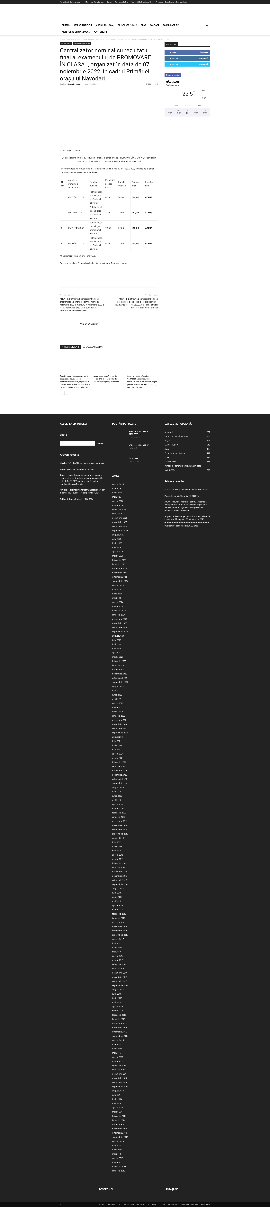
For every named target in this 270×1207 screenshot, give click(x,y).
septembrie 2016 (120, 985)
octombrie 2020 (119, 779)
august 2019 (118, 838)
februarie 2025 (119, 560)
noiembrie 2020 (119, 774)
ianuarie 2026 (118, 513)
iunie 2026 (117, 492)
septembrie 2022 (120, 682)
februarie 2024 (119, 610)
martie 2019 (117, 859)
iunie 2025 (117, 543)
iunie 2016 (117, 998)
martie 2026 (117, 505)
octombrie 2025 (119, 526)
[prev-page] (61, 393)
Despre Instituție (83, 25)
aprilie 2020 (117, 804)
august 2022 (118, 686)
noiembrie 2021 (119, 724)
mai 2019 (116, 850)
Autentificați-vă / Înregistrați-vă (71, 2)
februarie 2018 (119, 913)
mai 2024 (116, 598)
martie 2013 (117, 1162)
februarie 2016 (119, 1015)
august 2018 (118, 888)
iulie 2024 (116, 589)
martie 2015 (117, 1061)
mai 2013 (116, 1154)
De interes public (127, 25)
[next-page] (66, 393)
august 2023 (118, 635)
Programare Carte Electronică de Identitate (171, 2)
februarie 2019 (119, 863)
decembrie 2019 (119, 821)
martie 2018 (117, 909)
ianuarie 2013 (118, 1170)
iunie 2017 (117, 947)
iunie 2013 (117, 1149)
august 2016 (118, 989)
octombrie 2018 (119, 880)
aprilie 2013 (117, 1158)
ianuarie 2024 (118, 614)
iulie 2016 (116, 993)
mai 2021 (116, 749)
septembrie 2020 (120, 783)
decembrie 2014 (119, 1073)
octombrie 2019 (119, 829)
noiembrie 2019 (119, 825)
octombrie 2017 (119, 930)
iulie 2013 (116, 1145)
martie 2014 (117, 1111)
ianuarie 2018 (118, 918)
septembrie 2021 (120, 732)
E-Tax (86, 2)
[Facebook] (63, 90)
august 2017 (118, 939)
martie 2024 (117, 606)
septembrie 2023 (120, 631)
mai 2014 (116, 1103)
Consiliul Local (105, 25)
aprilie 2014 (117, 1107)
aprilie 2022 (117, 703)
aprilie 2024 (117, 602)
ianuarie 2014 (118, 1120)
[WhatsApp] (82, 90)
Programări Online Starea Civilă (142, 2)
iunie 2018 (117, 897)
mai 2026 (116, 496)
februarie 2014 (119, 1116)
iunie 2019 (117, 846)
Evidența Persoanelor (139, 445)
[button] (206, 25)
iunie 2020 (117, 796)
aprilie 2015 (117, 1057)
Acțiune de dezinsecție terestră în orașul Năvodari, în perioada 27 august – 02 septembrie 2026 (82, 491)
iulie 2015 (116, 1044)
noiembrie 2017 (119, 926)
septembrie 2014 (120, 1086)
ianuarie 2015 (118, 1069)
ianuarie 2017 (118, 968)
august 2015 (118, 1040)
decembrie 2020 (119, 770)
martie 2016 (117, 1010)
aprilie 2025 (117, 551)
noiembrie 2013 (119, 1128)
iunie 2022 (117, 694)
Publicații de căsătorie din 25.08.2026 (76, 499)
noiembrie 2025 (119, 522)
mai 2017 (116, 951)
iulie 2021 (116, 741)
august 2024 (118, 585)
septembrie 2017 (120, 935)
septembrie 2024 (120, 581)
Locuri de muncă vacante (92, 39)
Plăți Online (100, 31)
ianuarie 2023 (118, 665)
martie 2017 (117, 960)
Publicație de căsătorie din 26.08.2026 (77, 469)
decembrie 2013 (119, 1124)
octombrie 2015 (119, 1031)
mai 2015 (116, 1052)
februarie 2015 (119, 1065)
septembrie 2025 (120, 530)
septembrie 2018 (120, 884)
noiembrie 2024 (119, 572)
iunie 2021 (117, 745)
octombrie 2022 (119, 678)
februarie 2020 (119, 812)
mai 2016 (116, 1002)
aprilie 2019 (117, 854)
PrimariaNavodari (73, 84)
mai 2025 (116, 547)
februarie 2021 (119, 762)
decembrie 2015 (119, 1023)
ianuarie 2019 (118, 867)
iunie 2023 (117, 644)
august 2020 (118, 787)
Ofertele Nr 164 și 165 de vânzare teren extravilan (82, 463)
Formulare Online (121, 2)
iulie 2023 (116, 640)
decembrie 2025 (119, 518)
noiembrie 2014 (119, 1078)
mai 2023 (116, 648)
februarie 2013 (119, 1166)
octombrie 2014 (119, 1082)
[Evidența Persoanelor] (119, 448)
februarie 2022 (119, 711)
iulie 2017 (116, 943)
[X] (69, 90)
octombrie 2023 (119, 627)
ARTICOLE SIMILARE (70, 347)
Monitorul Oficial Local (76, 31)
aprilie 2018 (117, 905)
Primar (66, 25)
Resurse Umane (73, 39)
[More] (89, 90)
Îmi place (204, 52)
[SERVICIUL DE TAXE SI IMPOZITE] (119, 435)
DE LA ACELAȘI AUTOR (93, 347)
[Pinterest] (75, 90)
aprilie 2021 (117, 753)
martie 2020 (117, 808)
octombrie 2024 (119, 576)
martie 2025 (117, 555)
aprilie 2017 (117, 956)
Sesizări (109, 2)
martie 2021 (117, 758)
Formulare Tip (171, 25)
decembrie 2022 (119, 669)
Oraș (143, 25)
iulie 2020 (116, 791)
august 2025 (118, 534)
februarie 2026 (119, 509)
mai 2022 (116, 699)
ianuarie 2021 (118, 766)
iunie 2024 (117, 593)
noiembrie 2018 (119, 876)
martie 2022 (117, 707)
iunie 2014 (117, 1099)
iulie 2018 (116, 892)
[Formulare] (119, 462)
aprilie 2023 (117, 652)
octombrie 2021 (119, 728)
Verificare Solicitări (97, 2)
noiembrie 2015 (119, 1027)
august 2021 (118, 737)
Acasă (62, 39)
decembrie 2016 (119, 972)
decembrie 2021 (119, 720)
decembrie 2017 (119, 922)
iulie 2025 (116, 539)
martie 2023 (117, 657)
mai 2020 (116, 800)
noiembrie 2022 (119, 673)
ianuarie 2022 (118, 715)
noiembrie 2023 (119, 623)
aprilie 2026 (117, 501)
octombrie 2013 (119, 1132)
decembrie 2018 (119, 871)
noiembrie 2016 (119, 977)
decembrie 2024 (119, 568)
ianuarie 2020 (118, 817)
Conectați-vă (202, 58)
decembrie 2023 (119, 619)
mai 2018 (116, 901)
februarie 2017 (119, 964)
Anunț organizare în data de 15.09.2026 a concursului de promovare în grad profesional (106, 379)
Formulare (133, 458)
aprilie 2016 (117, 1006)
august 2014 (118, 1090)
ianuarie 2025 (118, 564)
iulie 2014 (116, 1095)
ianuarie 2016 (118, 1019)
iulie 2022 (116, 690)
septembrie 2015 (120, 1036)
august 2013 (118, 1141)
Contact (154, 25)
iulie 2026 (116, 488)
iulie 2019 (116, 842)
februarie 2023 (119, 661)
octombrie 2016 (119, 981)
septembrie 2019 (120, 833)
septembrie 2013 (120, 1137)
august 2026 (118, 484)
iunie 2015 (117, 1048)
